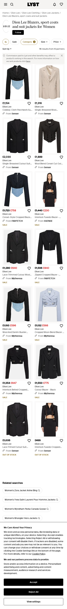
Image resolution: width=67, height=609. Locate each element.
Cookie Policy (38, 553)
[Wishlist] (61, 4)
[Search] (12, 4)
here (28, 61)
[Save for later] (29, 103)
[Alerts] (54, 4)
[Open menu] (5, 4)
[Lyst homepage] (33, 4)
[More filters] (5, 42)
